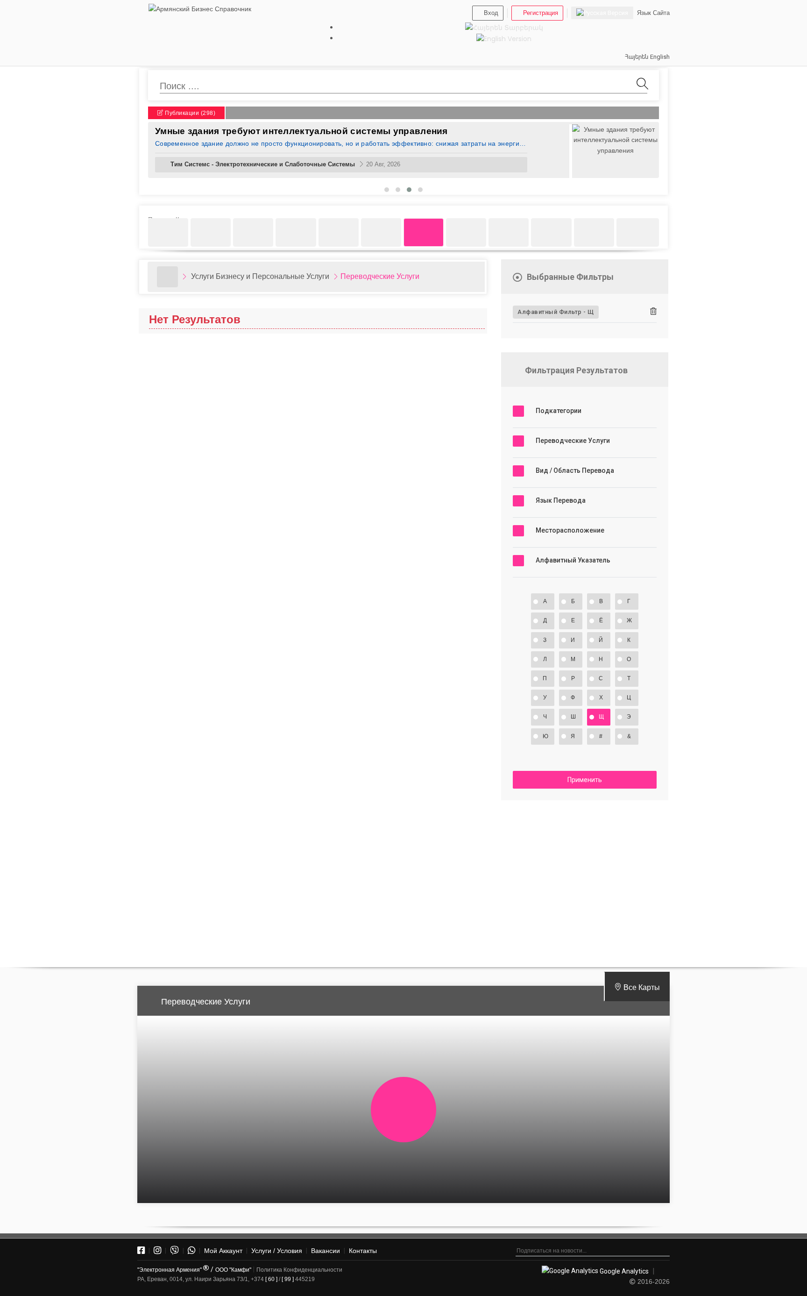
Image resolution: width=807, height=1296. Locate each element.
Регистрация (540, 12)
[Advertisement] (584, 879)
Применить (584, 779)
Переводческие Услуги (379, 276)
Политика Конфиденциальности (299, 1270)
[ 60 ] (271, 1279)
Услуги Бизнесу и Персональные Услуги (260, 276)
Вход (491, 12)
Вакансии (325, 1250)
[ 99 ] (288, 1279)
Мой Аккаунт (223, 1250)
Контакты (363, 1250)
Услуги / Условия (276, 1250)
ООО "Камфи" (233, 1270)
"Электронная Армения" (170, 1270)
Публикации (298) (189, 113)
